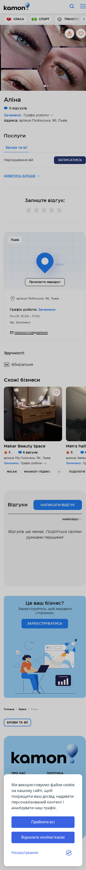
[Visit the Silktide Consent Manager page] (69, 853)
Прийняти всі (43, 822)
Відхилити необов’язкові (43, 837)
